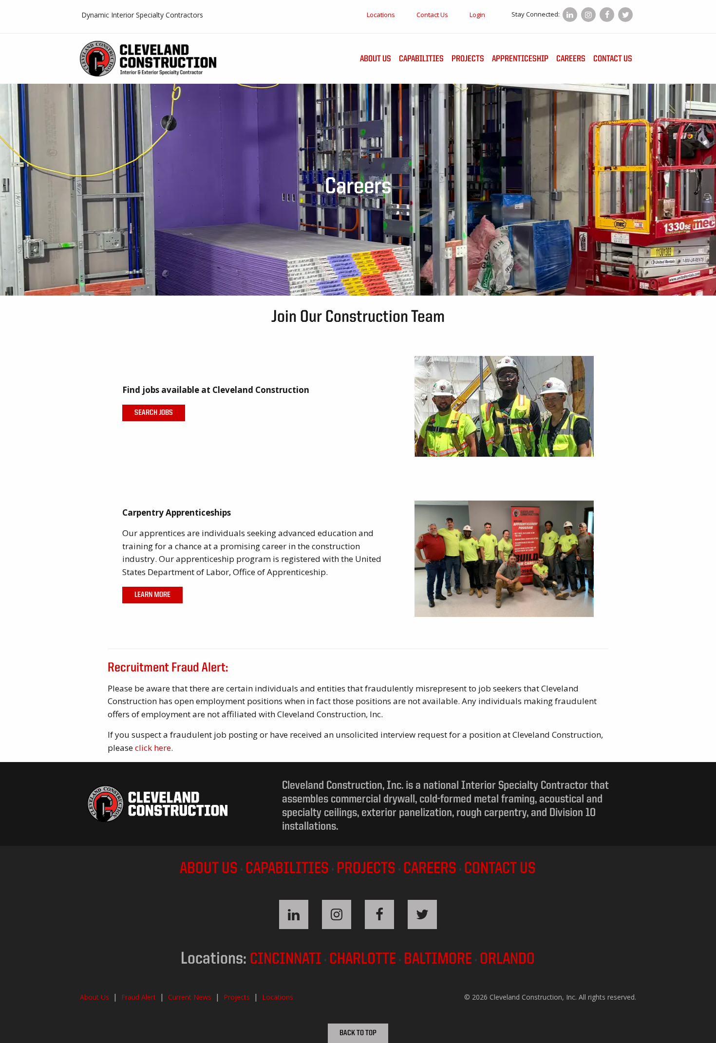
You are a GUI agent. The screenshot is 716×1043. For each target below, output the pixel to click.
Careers (570, 59)
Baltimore (438, 959)
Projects (468, 59)
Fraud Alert (138, 997)
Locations (381, 14)
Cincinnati (285, 959)
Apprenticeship (520, 59)
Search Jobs (153, 413)
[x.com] (625, 14)
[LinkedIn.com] (570, 14)
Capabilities (421, 59)
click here (153, 747)
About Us (375, 59)
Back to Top (358, 1033)
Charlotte (362, 959)
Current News (189, 997)
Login (477, 14)
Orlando (507, 959)
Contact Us (432, 14)
